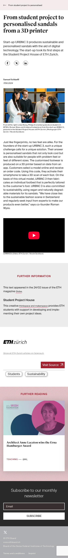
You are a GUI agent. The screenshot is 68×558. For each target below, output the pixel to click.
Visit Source (50, 365)
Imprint (32, 553)
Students (14, 374)
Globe (19, 291)
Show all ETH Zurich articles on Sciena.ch (23, 353)
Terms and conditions (14, 553)
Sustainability (36, 374)
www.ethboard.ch (11, 542)
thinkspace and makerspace (33, 306)
